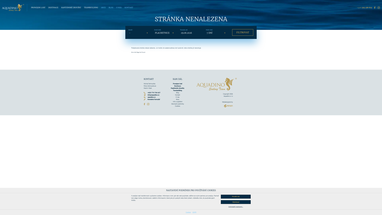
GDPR (194, 212)
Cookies (188, 212)
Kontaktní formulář (154, 99)
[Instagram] (378, 7)
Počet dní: (209, 30)
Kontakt (129, 7)
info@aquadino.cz (153, 95)
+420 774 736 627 (154, 93)
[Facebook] (374, 7)
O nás (119, 7)
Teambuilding (91, 7)
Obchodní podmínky (177, 104)
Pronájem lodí (38, 7)
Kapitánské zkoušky (71, 7)
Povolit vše (236, 196)
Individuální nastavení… (235, 207)
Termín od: (184, 30)
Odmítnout (235, 202)
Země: (130, 30)
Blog (111, 7)
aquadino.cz (152, 97)
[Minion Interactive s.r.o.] (227, 105)
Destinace (53, 7)
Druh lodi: (157, 30)
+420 (364, 7)
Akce (103, 7)
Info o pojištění (177, 102)
